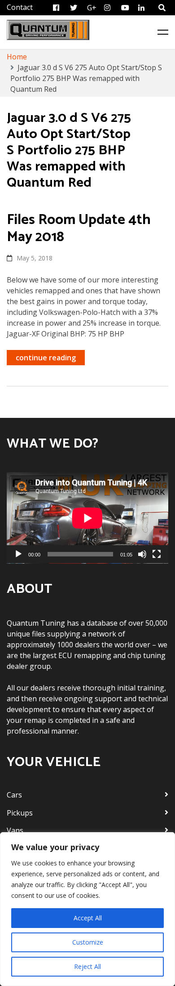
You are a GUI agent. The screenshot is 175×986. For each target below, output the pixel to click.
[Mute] (142, 554)
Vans (15, 830)
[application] (87, 518)
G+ (91, 8)
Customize (87, 942)
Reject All (87, 966)
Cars (14, 795)
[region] (87, 909)
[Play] (18, 554)
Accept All (88, 918)
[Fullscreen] (156, 554)
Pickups (20, 813)
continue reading (46, 358)
